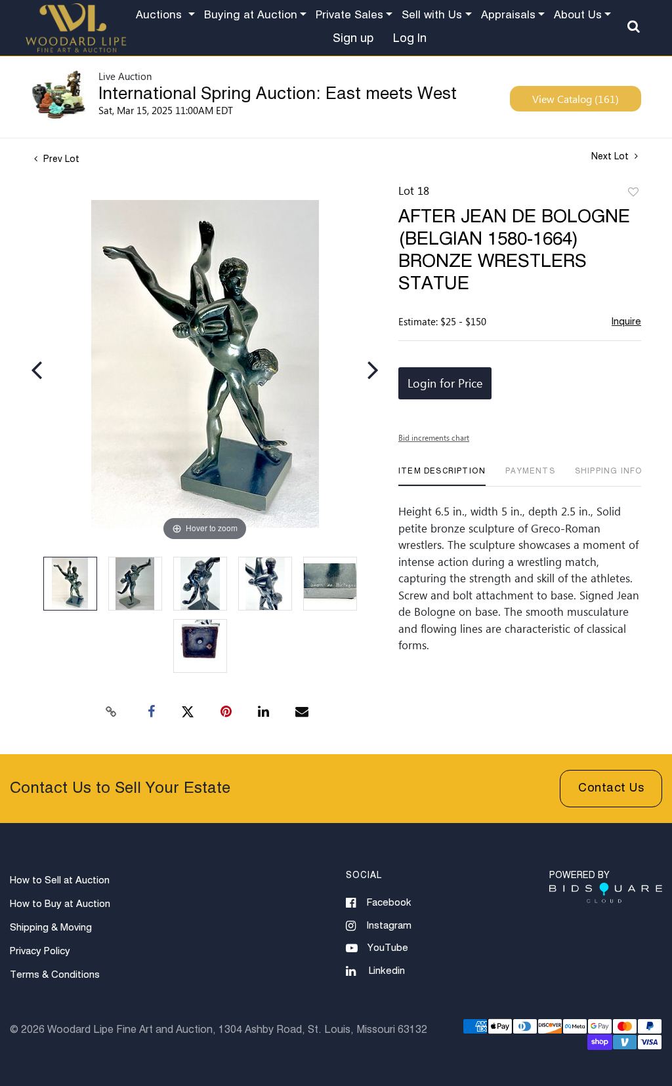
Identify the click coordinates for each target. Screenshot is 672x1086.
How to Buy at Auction (60, 904)
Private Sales (349, 15)
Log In (410, 39)
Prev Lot (60, 159)
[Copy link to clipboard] (111, 712)
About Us (578, 15)
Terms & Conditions (55, 975)
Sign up (353, 39)
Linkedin (387, 971)
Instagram (389, 926)
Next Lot (611, 156)
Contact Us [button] (611, 788)
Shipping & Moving (51, 928)
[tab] (442, 476)
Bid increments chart (433, 437)
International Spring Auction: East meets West (277, 94)
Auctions (160, 15)
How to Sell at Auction (60, 880)
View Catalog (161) (575, 99)
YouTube (388, 948)
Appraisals (508, 15)
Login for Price (445, 383)
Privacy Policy (40, 951)
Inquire (626, 322)
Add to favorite (633, 192)
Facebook (389, 903)
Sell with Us (432, 15)
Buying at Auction (250, 15)
